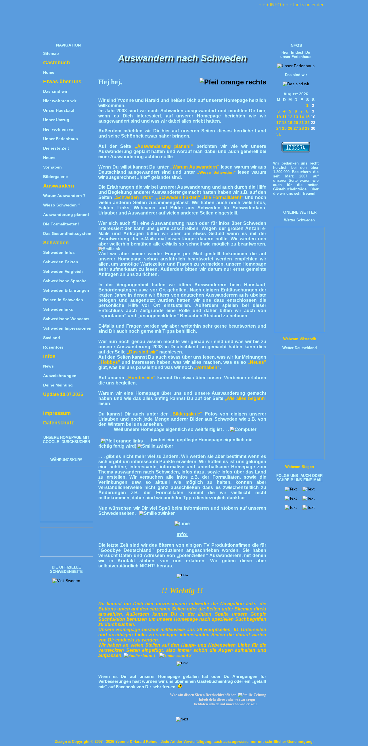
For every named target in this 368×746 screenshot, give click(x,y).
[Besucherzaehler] (295, 151)
